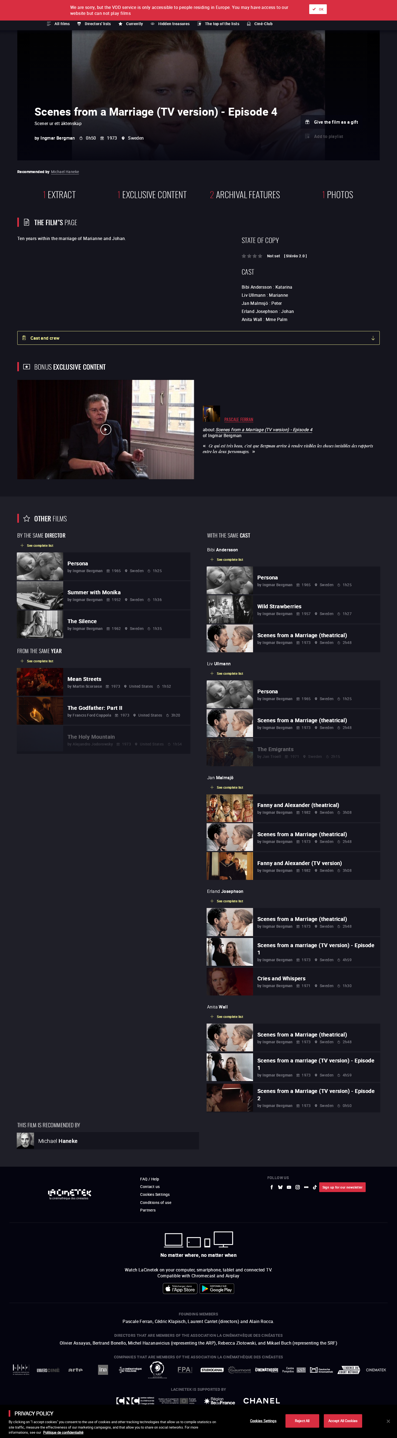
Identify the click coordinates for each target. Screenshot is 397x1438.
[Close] (388, 1421)
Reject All (302, 1420)
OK (321, 9)
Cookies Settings (263, 1420)
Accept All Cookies (343, 1420)
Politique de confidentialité (63, 1432)
